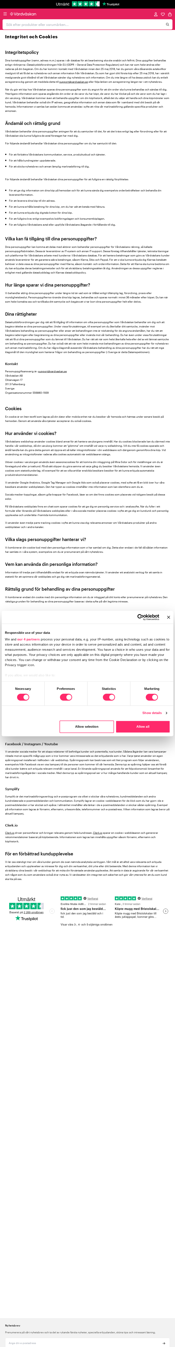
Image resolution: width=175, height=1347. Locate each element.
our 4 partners (28, 639)
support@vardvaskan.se (73, 81)
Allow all (142, 726)
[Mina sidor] (156, 14)
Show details (152, 713)
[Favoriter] (163, 14)
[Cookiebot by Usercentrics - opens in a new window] (140, 617)
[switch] (66, 697)
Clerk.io (9, 832)
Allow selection (86, 726)
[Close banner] (168, 617)
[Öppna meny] (5, 14)
